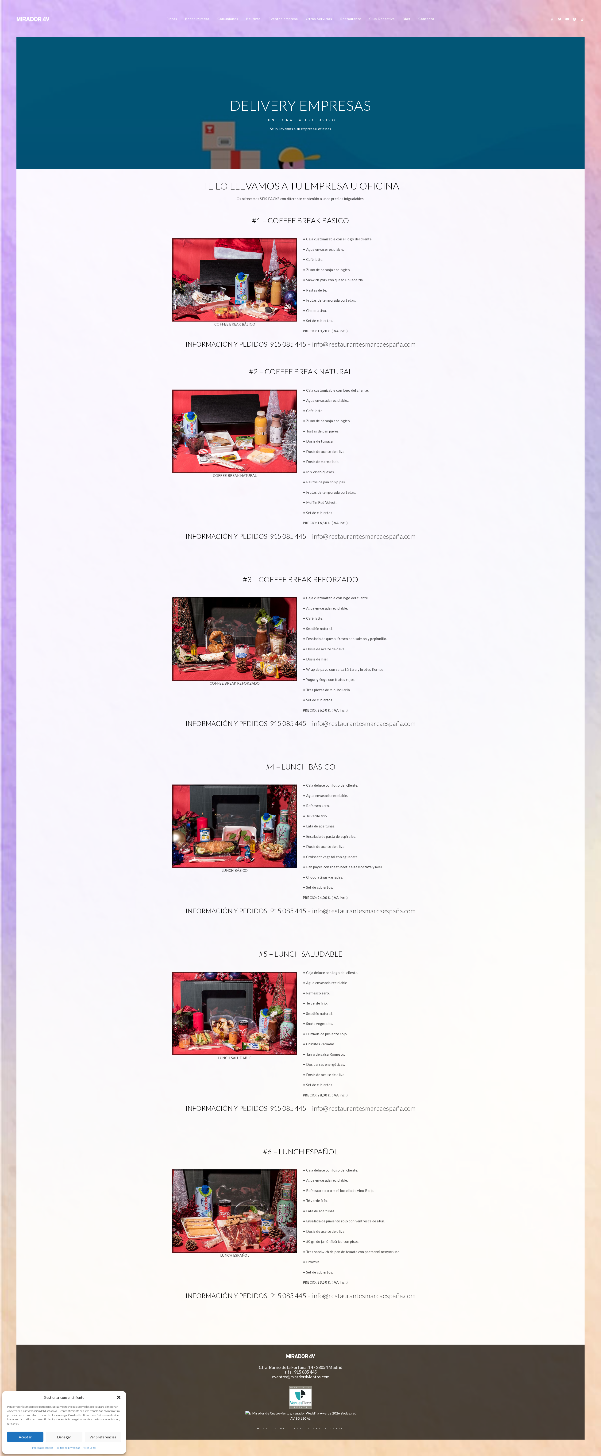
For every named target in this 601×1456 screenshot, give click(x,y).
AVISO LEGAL (300, 1418)
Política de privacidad (68, 1447)
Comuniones (227, 19)
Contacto (426, 19)
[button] (118, 1397)
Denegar (64, 1437)
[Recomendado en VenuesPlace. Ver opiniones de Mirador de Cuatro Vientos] (300, 1408)
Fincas (172, 19)
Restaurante (350, 19)
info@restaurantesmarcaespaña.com (364, 344)
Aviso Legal (89, 1447)
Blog (406, 19)
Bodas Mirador (197, 19)
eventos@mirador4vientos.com (300, 1377)
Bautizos (253, 19)
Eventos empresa (283, 19)
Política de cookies (42, 1447)
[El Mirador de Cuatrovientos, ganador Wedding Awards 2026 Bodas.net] (300, 1413)
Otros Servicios (319, 19)
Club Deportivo (382, 19)
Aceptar (25, 1437)
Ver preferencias (102, 1437)
